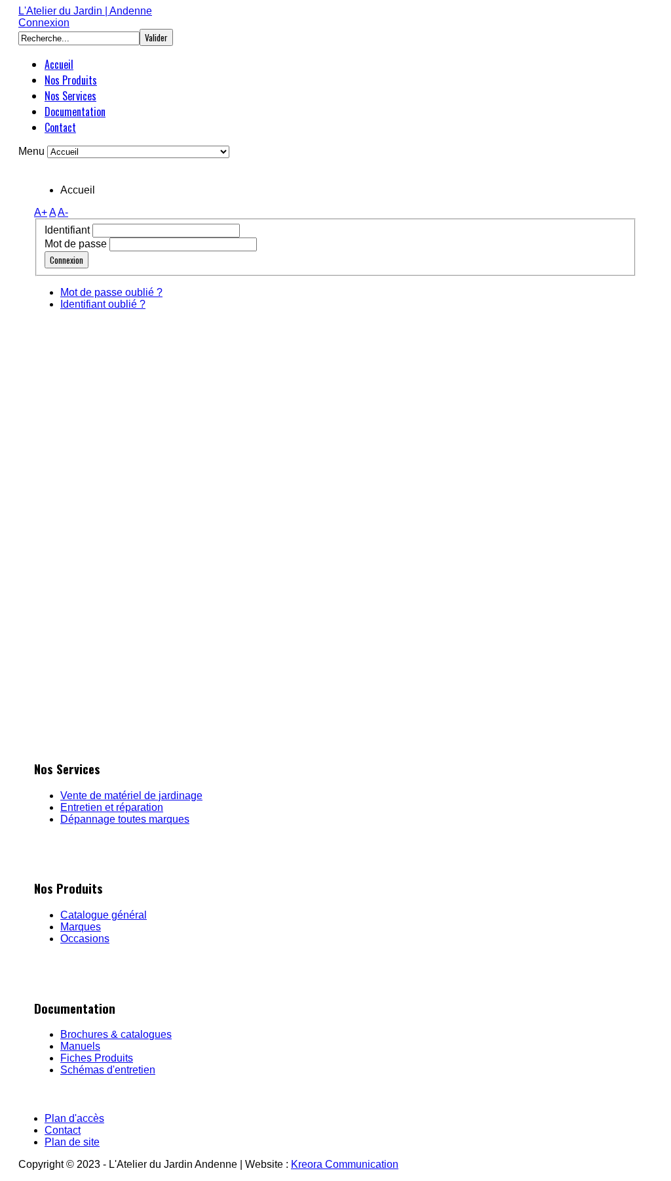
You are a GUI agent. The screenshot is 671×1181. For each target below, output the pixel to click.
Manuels (80, 1046)
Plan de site (72, 1142)
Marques (80, 926)
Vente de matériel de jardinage (131, 795)
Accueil (59, 64)
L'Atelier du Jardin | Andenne (85, 10)
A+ (40, 212)
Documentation (75, 111)
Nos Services (70, 96)
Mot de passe (76, 243)
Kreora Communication (344, 1164)
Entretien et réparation (111, 807)
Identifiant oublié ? (102, 304)
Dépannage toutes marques (124, 819)
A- (63, 212)
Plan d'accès (74, 1118)
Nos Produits (71, 80)
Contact (60, 127)
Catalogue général (103, 915)
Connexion (43, 22)
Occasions (84, 938)
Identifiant (67, 230)
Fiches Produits (96, 1058)
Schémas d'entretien (107, 1069)
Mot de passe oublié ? (111, 292)
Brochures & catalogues (116, 1034)
